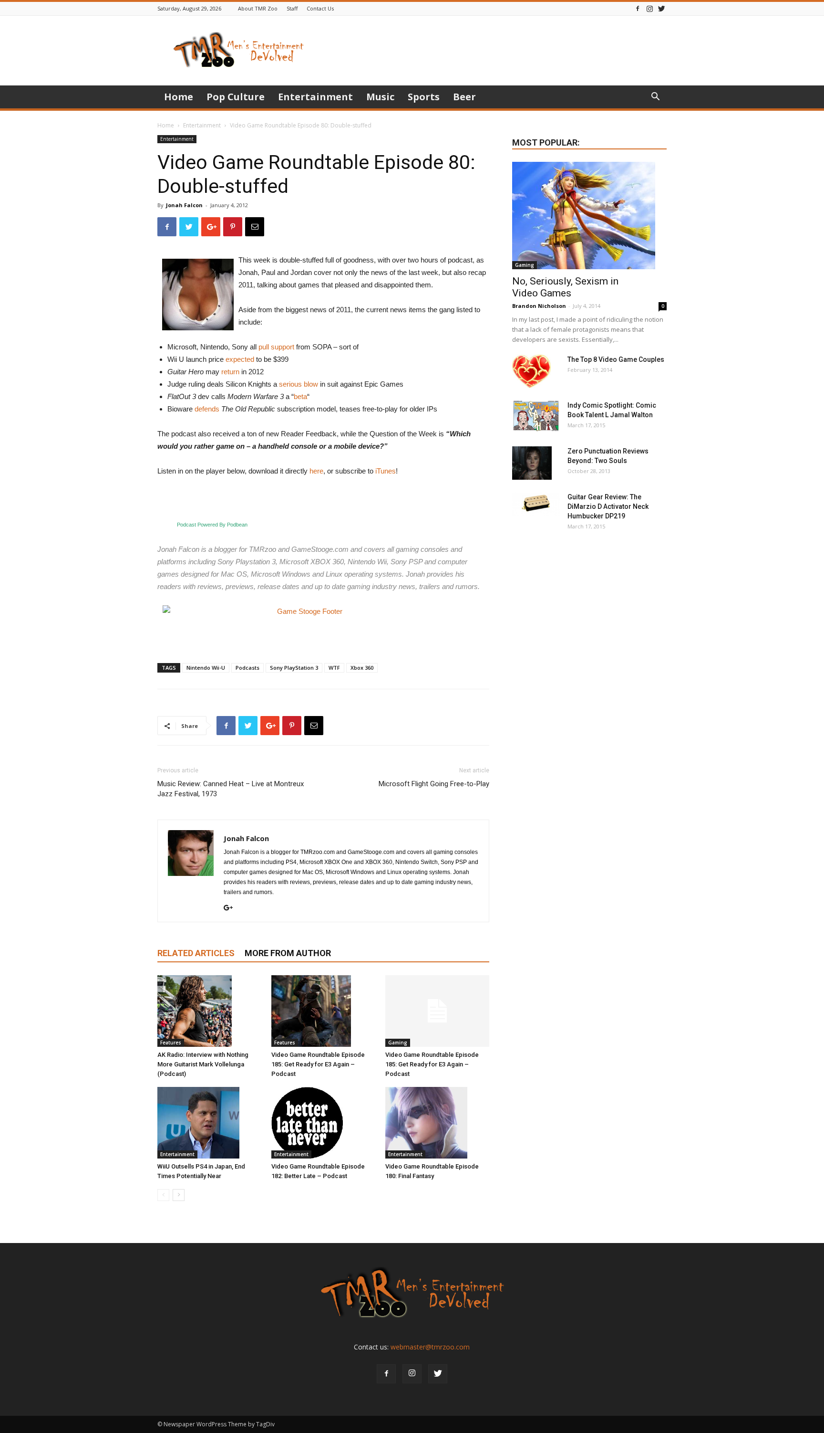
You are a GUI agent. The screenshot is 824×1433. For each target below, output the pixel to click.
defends (207, 409)
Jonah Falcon (184, 205)
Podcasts (247, 667)
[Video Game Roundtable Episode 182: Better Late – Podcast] (323, 1123)
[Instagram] (649, 8)
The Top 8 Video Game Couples (615, 359)
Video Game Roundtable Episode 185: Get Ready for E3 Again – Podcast (318, 1064)
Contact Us (320, 8)
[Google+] (232, 908)
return (230, 372)
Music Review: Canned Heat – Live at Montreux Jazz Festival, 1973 (230, 789)
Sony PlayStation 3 (294, 667)
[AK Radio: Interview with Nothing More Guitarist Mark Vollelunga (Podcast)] (209, 1011)
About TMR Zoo (258, 8)
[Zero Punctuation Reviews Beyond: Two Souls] (532, 463)
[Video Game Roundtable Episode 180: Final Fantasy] (437, 1123)
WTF (334, 667)
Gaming (397, 1042)
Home (178, 96)
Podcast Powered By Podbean (212, 524)
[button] (655, 97)
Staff (292, 8)
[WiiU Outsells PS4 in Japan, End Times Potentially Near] (209, 1123)
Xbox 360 (361, 667)
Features (170, 1042)
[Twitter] (661, 8)
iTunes (385, 471)
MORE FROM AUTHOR (288, 953)
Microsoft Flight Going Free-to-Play (434, 784)
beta (300, 396)
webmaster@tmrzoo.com (430, 1346)
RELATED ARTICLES (196, 953)
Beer (464, 96)
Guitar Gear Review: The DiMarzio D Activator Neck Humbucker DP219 (608, 506)
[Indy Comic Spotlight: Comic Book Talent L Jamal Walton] (536, 416)
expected (240, 359)
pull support (276, 347)
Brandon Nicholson (539, 305)
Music (380, 96)
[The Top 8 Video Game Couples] (531, 371)
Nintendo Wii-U (205, 667)
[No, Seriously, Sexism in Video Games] (589, 215)
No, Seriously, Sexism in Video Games (565, 287)
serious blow (298, 384)
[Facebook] (637, 8)
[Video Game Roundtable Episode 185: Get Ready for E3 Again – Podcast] (323, 1011)
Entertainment (315, 96)
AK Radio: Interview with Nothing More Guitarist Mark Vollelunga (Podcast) (202, 1064)
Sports (424, 96)
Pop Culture (235, 96)
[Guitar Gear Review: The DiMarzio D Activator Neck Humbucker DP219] (536, 504)
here (316, 471)
